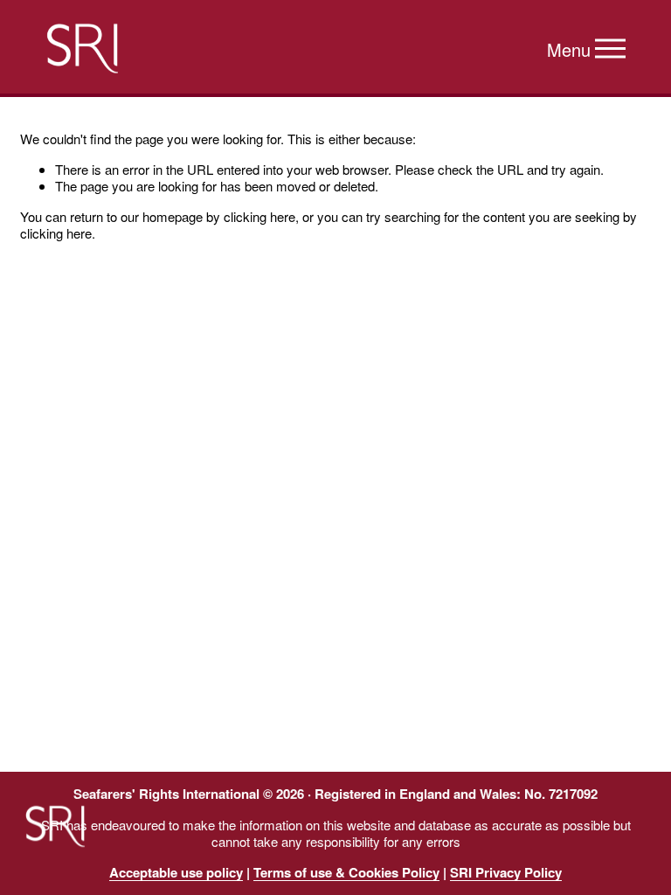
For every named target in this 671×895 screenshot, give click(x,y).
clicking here (259, 216)
